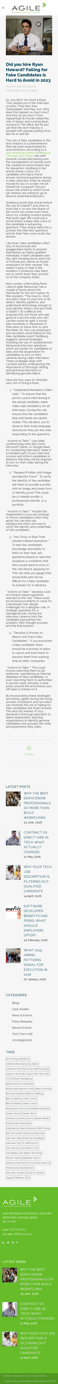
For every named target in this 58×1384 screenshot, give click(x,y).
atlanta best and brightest (19, 1084)
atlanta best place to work (20, 1088)
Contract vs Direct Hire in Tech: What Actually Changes (36, 842)
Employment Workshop (18, 1123)
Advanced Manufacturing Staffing (24, 1069)
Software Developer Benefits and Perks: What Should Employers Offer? (36, 920)
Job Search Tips (30, 1148)
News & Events (22, 1015)
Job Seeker (11, 1153)
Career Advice (13, 1113)
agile (34, 90)
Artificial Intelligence (21, 1079)
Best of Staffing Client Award (21, 1098)
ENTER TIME (50, 1381)
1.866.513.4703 (22, 1233)
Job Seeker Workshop (30, 1153)
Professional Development (20, 1168)
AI (7, 1079)
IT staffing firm (30, 1143)
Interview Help (13, 1138)
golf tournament (14, 1133)
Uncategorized (16, 90)
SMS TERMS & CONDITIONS (32, 1381)
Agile (46, 1069)
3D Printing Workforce (18, 1059)
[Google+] (14, 1243)
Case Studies (20, 1009)
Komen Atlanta (14, 1158)
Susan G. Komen (35, 1173)
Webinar (20, 1178)
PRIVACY (15, 1381)
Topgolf (10, 1178)
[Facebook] (18, 1243)
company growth (15, 1118)
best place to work (16, 1108)
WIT (28, 1178)
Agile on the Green (16, 1074)
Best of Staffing (35, 1093)
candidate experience (38, 1108)
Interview (39, 1133)
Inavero (29, 1133)
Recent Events (22, 1027)
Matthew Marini (32, 1158)
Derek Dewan (42, 1118)
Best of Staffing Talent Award (21, 1103)
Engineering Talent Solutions (21, 1128)
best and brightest (15, 1093)
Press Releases (22, 1021)
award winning (43, 1088)
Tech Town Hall (22, 1033)
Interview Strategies (33, 1138)
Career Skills (29, 1113)
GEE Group (44, 1128)
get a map (9, 1221)
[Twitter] (9, 1243)
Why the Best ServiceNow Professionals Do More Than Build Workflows (37, 1279)
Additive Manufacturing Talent (22, 1064)
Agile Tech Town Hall (39, 1074)
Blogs (15, 1003)
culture (30, 1118)
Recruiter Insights (15, 1173)
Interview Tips (13, 1143)
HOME (7, 1381)
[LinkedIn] (4, 1243)
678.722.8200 (17, 1229)
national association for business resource (28, 1163)
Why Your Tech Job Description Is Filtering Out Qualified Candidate (37, 1343)
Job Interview (13, 1148)
